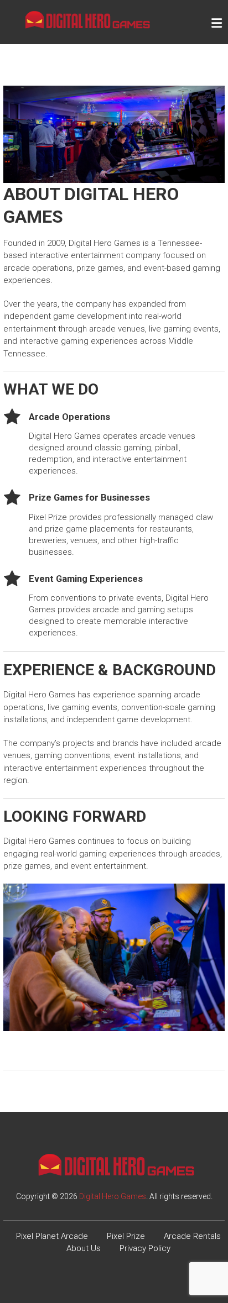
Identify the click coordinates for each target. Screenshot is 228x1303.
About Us (83, 1248)
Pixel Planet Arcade (52, 1236)
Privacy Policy (145, 1248)
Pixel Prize (126, 1236)
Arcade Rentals (192, 1236)
